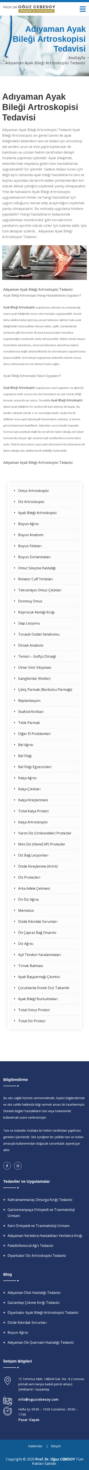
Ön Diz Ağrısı (28, 899)
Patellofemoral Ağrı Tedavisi (30, 1245)
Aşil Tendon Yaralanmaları (39, 954)
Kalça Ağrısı (27, 778)
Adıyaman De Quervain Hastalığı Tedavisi (41, 1342)
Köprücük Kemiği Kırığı (36, 612)
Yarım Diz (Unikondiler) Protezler (45, 833)
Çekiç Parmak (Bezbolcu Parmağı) (45, 689)
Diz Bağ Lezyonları (33, 855)
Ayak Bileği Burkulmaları (38, 998)
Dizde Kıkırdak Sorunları (37, 921)
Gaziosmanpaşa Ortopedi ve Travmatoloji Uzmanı (41, 1212)
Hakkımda (35, 1446)
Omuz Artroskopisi (33, 490)
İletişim (56, 1446)
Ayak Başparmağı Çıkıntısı (39, 976)
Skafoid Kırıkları (31, 711)
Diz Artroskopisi (31, 501)
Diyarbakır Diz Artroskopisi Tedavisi (37, 1255)
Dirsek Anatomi (30, 645)
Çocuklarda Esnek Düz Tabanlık (43, 987)
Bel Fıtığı (25, 755)
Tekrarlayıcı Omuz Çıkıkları (39, 590)
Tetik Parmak (29, 722)
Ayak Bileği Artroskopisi (37, 512)
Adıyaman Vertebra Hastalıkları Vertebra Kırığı (45, 1235)
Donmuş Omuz (30, 601)
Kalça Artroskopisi (33, 822)
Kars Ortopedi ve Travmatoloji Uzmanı (39, 1225)
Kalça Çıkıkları (29, 789)
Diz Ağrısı (25, 943)
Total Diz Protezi (31, 1021)
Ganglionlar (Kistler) (34, 678)
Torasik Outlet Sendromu (38, 634)
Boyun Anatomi (30, 534)
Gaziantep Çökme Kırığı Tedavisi (33, 1302)
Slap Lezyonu (29, 623)
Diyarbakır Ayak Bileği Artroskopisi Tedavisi (43, 1312)
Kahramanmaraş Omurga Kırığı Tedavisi (40, 1199)
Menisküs (26, 910)
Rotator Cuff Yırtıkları (35, 579)
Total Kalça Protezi (33, 811)
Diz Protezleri (29, 877)
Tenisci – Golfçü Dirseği (37, 656)
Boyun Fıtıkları (29, 546)
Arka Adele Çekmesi (34, 888)
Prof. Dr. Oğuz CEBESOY (55, 1459)
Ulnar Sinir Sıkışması (34, 667)
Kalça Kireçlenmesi (33, 800)
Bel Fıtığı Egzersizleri (34, 766)
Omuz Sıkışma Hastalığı (37, 568)
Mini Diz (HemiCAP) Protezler (41, 844)
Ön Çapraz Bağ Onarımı (37, 932)
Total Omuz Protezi (34, 1010)
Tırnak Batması (30, 965)
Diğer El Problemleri (34, 733)
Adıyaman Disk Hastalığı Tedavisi (34, 1292)
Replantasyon (29, 700)
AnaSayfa (76, 57)
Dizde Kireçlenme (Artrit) (38, 866)
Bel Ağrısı (25, 744)
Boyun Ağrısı (28, 523)
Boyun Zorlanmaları (34, 557)
